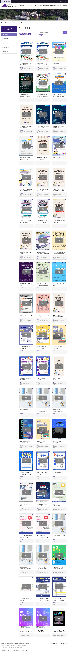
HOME (61, 1)
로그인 (65, 1)
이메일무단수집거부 (63, 643)
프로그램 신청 (23, 22)
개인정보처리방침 (53, 643)
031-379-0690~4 (8, 647)
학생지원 (6, 22)
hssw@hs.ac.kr (19, 647)
